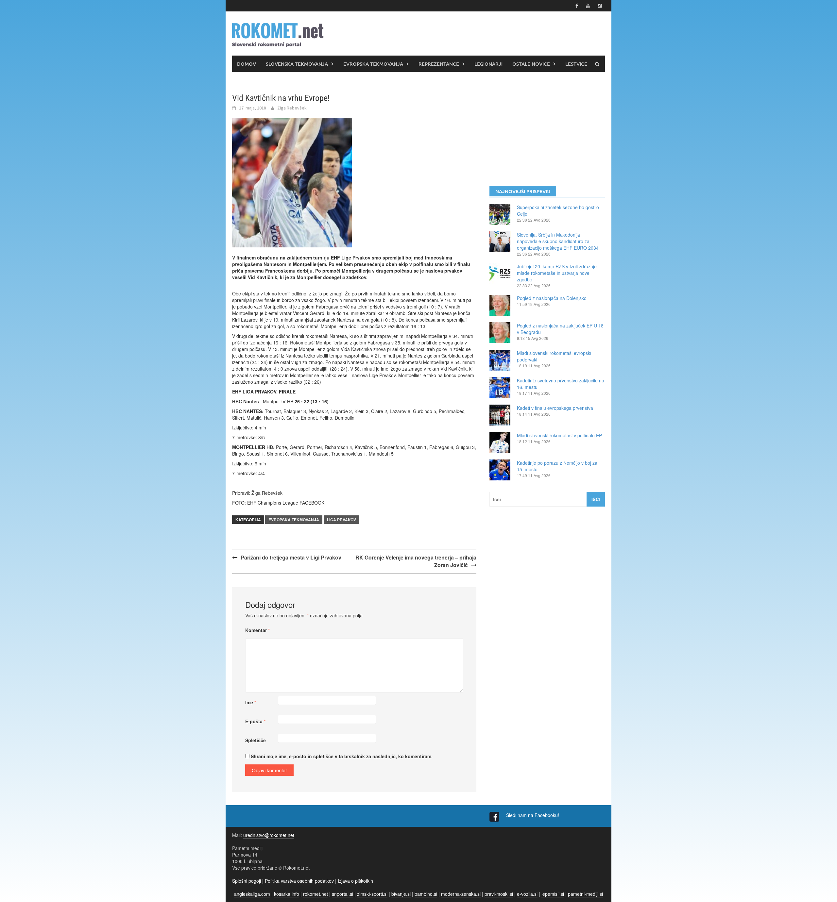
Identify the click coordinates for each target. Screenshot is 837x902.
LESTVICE (576, 63)
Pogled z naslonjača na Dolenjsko (552, 298)
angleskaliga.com (252, 894)
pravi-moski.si (499, 894)
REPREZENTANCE (438, 63)
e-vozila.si (527, 894)
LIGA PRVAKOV (341, 520)
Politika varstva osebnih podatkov (299, 880)
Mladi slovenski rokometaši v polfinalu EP (559, 435)
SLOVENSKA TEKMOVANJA (297, 63)
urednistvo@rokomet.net (268, 835)
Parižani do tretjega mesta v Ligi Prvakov (291, 557)
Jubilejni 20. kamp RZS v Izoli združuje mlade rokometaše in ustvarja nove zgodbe (557, 273)
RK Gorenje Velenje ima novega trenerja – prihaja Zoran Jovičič (415, 561)
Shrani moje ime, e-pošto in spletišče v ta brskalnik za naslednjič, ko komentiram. (342, 756)
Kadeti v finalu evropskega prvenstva (555, 408)
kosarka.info (286, 894)
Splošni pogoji (246, 880)
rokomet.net (315, 894)
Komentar (257, 630)
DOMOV (246, 63)
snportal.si (342, 894)
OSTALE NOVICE (531, 63)
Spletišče (255, 740)
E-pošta (255, 721)
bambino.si (426, 894)
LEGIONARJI (488, 63)
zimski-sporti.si (372, 894)
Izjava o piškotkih (355, 880)
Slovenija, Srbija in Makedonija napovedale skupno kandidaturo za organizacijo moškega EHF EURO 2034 (558, 241)
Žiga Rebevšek (292, 108)
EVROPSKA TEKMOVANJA (373, 63)
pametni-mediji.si (585, 894)
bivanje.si (401, 894)
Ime (250, 702)
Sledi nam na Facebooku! (533, 815)
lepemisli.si (552, 894)
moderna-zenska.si (461, 894)
